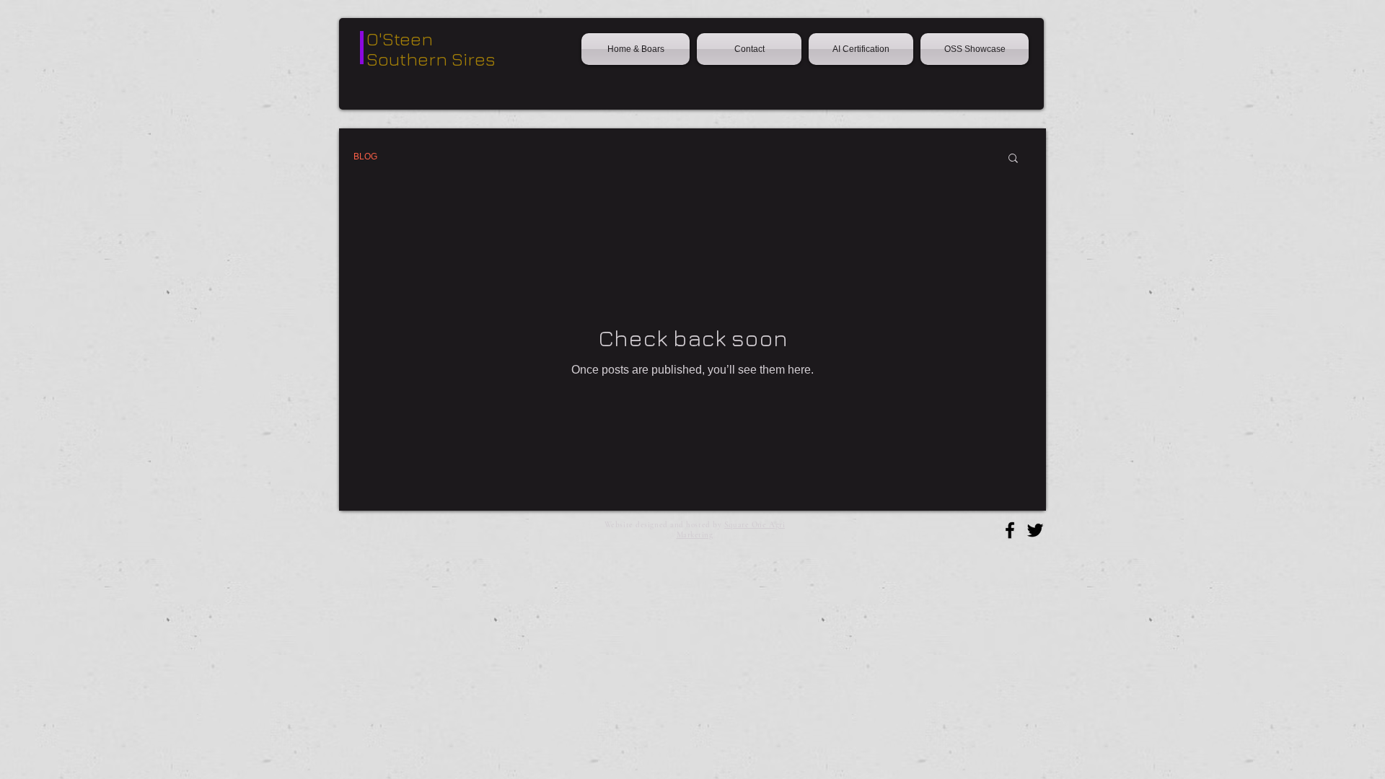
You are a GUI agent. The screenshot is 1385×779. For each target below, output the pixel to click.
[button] (1013, 159)
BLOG (365, 156)
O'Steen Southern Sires (431, 48)
